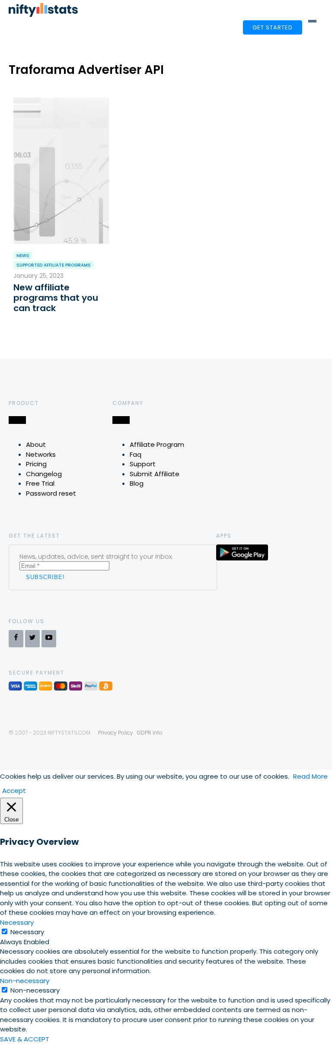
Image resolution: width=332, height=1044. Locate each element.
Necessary (27, 931)
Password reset (51, 493)
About (36, 444)
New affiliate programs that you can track (55, 297)
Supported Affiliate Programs (53, 265)
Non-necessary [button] (24, 980)
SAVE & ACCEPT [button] (24, 1039)
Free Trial (40, 483)
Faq (135, 454)
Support (143, 463)
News (22, 255)
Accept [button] (14, 790)
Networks (41, 454)
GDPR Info (150, 732)
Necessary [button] (17, 922)
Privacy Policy (115, 732)
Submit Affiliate (154, 473)
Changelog (44, 473)
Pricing (36, 463)
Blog (137, 483)
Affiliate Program (157, 444)
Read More (310, 776)
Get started (272, 27)
